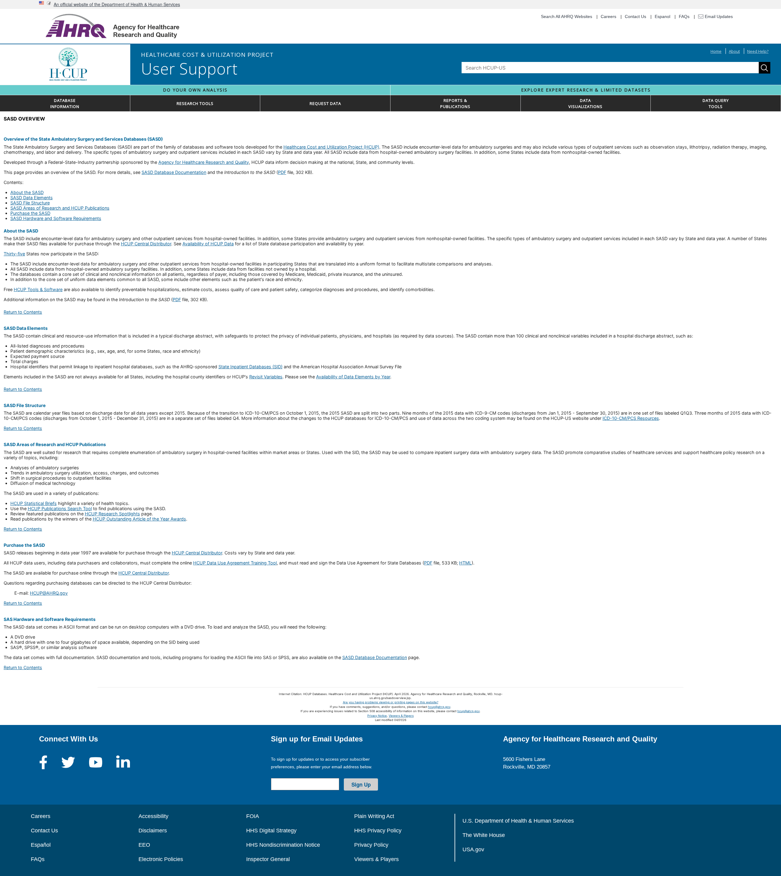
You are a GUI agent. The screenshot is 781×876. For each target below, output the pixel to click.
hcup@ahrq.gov (439, 706)
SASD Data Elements (31, 197)
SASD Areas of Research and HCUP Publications (60, 208)
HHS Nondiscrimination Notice (283, 845)
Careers (608, 16)
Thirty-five (14, 253)
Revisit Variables (266, 376)
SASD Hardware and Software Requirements (55, 218)
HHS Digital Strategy (271, 830)
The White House (483, 835)
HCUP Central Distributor (146, 243)
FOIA (252, 816)
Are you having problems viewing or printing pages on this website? (390, 702)
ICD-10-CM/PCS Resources (631, 418)
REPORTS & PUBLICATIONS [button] (455, 103)
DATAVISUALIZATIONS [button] (585, 103)
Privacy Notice (377, 715)
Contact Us (635, 16)
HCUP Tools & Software (38, 289)
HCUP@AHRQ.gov (49, 593)
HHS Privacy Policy (377, 830)
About (734, 51)
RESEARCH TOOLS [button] (195, 103)
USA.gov (473, 849)
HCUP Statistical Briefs (33, 503)
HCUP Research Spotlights (112, 513)
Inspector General (268, 859)
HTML (465, 562)
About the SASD (27, 192)
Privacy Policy (371, 845)
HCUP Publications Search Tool (60, 508)
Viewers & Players (401, 715)
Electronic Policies (161, 859)
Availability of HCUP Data (208, 243)
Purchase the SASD (30, 213)
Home (716, 51)
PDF (282, 172)
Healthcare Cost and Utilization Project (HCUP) (331, 147)
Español (41, 845)
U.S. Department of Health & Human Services (518, 821)
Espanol (662, 16)
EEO (144, 845)
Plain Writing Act (374, 816)
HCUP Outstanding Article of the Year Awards (139, 518)
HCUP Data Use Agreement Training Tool (235, 562)
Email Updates (718, 16)
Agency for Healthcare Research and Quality (203, 162)
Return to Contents (23, 312)
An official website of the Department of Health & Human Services (117, 4)
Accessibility (153, 816)
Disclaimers (153, 830)
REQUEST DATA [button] (325, 103)
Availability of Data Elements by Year (353, 376)
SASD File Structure (30, 202)
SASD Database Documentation (174, 172)
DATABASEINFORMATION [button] (64, 103)
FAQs (684, 16)
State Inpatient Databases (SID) (250, 366)
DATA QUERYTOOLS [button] (716, 103)
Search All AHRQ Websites (566, 16)
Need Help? (757, 51)
